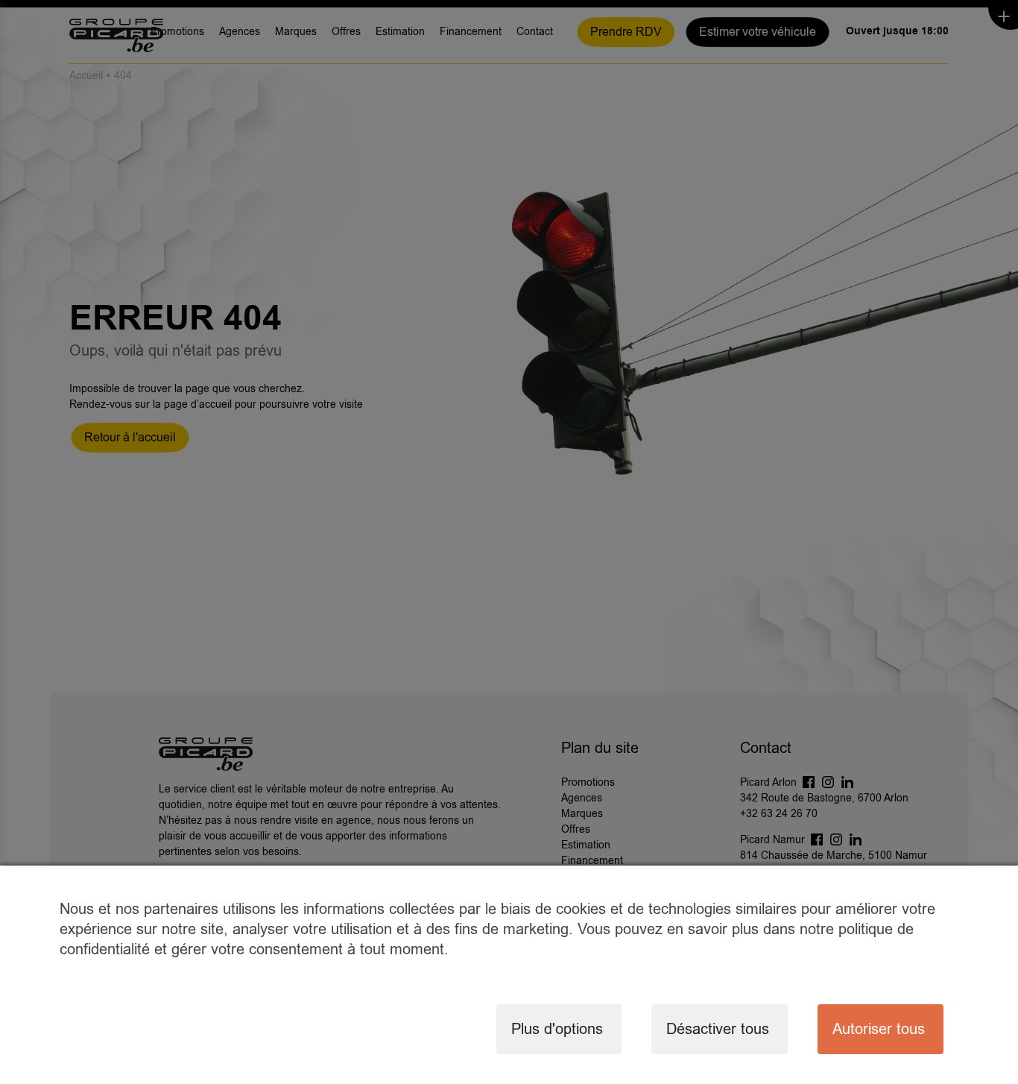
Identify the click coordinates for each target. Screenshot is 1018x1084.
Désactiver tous (717, 1029)
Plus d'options (557, 1029)
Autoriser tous (878, 1029)
